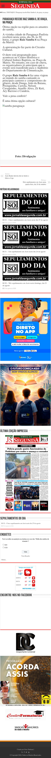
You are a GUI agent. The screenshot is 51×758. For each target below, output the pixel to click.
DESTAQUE (11, 12)
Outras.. (3, 560)
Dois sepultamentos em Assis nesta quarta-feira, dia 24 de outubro (34, 182)
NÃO (6, 547)
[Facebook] (24, 752)
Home (4, 12)
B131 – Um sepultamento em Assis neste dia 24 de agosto (24, 251)
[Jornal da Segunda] (25, 4)
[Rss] (22, 752)
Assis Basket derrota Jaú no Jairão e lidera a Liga (17, 176)
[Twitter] (26, 752)
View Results (25, 556)
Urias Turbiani (28, 749)
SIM (6, 545)
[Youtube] (29, 752)
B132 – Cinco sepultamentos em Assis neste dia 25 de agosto (25, 220)
